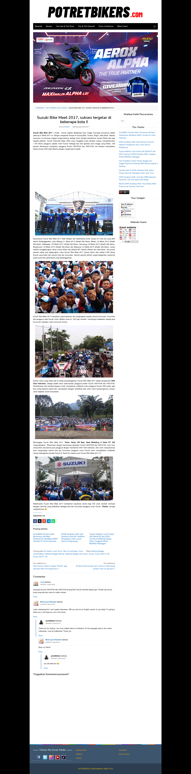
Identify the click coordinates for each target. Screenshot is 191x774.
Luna (42, 582)
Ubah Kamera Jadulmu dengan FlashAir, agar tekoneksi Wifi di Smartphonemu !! (50, 566)
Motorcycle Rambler (48, 602)
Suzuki (91, 554)
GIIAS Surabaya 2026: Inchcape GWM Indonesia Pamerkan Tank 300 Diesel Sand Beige (137, 178)
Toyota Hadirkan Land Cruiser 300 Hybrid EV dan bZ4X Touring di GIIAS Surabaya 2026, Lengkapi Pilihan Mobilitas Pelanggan (101, 539)
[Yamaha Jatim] (95, 67)
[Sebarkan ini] (35, 521)
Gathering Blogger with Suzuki (76, 554)
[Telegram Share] (49, 521)
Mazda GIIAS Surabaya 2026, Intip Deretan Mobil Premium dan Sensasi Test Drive (137, 185)
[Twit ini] (40, 521)
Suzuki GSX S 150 (40, 556)
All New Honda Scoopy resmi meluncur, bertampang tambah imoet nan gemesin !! (95, 566)
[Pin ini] (44, 521)
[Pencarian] (154, 26)
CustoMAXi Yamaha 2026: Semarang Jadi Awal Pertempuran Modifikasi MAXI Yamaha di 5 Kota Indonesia (45, 537)
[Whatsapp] (53, 521)
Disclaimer (123, 750)
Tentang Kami (81, 750)
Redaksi (79, 754)
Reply (35, 596)
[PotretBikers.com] (95, 11)
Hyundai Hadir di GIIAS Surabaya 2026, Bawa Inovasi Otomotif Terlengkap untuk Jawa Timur (136, 171)
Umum (80, 551)
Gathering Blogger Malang (54, 554)
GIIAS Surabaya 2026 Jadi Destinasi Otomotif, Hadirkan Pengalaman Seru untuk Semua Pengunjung (73, 537)
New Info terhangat (70, 551)
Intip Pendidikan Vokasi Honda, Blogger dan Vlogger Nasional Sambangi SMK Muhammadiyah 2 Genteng (138, 163)
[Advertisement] (74, 170)
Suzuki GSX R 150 (102, 554)
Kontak (78, 758)
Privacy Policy (124, 754)
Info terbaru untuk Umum (53, 551)
